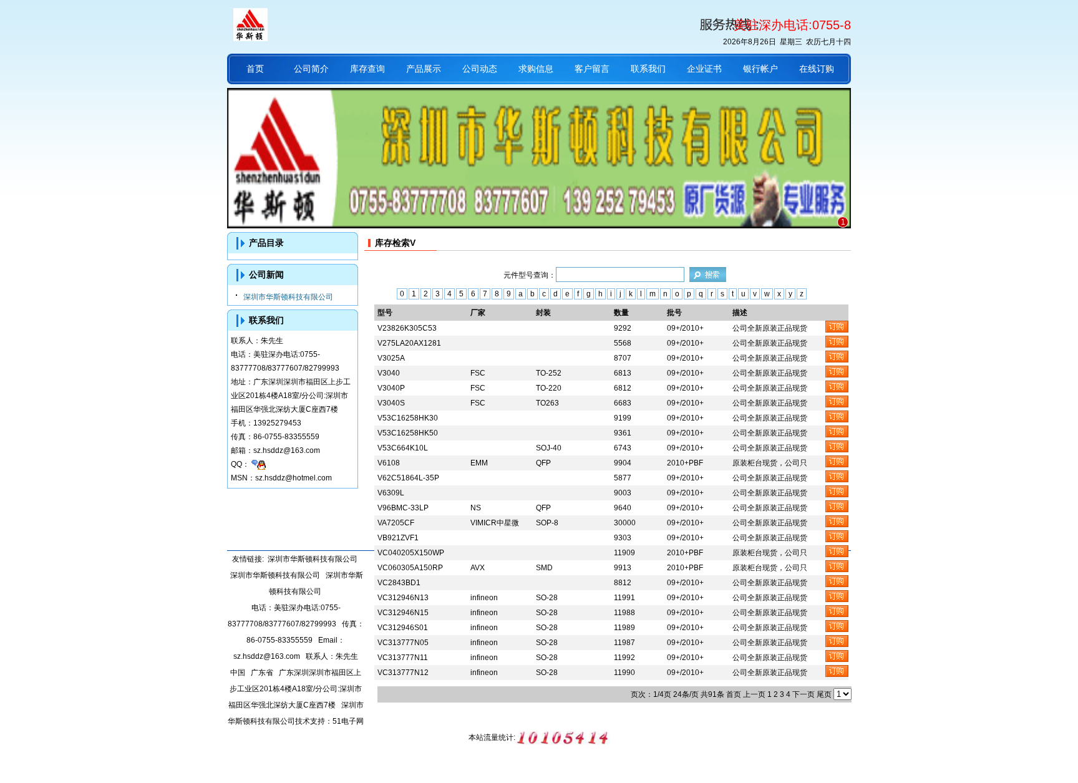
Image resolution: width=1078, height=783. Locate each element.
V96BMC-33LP (403, 507)
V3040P (391, 388)
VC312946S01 (402, 627)
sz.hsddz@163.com (286, 450)
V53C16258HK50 (407, 433)
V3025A (391, 358)
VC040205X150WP (410, 552)
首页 (255, 69)
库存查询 (367, 69)
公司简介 (311, 69)
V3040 (388, 373)
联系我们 (648, 69)
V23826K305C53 (407, 328)
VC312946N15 (403, 612)
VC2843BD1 (398, 582)
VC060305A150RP (410, 567)
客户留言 (592, 69)
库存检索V (395, 243)
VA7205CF (395, 522)
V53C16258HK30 (407, 418)
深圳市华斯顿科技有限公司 (288, 297)
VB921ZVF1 (398, 537)
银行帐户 (760, 69)
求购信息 (535, 69)
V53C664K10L (402, 448)
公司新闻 (266, 275)
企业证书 (704, 69)
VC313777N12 (403, 672)
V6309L (390, 493)
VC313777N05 (403, 642)
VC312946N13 (403, 597)
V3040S (391, 403)
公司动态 (479, 69)
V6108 (388, 463)
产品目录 (266, 243)
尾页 (824, 694)
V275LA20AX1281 (409, 343)
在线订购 (816, 69)
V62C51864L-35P (408, 478)
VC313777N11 (402, 657)
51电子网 (348, 721)
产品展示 (423, 69)
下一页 (803, 694)
